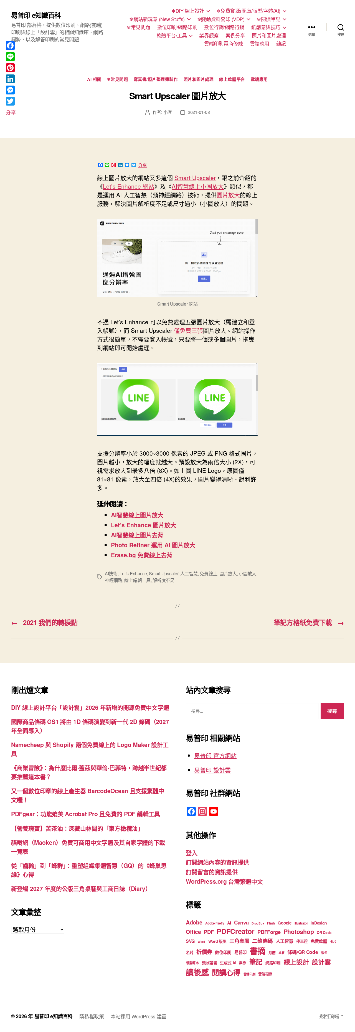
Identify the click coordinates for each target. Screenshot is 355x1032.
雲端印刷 (249, 974)
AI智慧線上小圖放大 (198, 186)
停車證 (302, 941)
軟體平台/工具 (171, 36)
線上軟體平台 (232, 79)
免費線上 (208, 573)
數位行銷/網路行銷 (224, 27)
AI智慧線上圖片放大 (137, 515)
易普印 (240, 952)
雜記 (281, 44)
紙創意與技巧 (265, 27)
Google (284, 923)
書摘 (257, 950)
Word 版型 (217, 941)
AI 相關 (94, 79)
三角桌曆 (239, 940)
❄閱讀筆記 (268, 19)
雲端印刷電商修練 (223, 44)
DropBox (258, 923)
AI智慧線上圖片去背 (137, 535)
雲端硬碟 (265, 973)
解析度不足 (163, 580)
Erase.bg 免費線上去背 (142, 555)
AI (229, 923)
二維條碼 (262, 940)
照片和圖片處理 (269, 36)
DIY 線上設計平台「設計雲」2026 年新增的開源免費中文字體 (90, 707)
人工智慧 (189, 573)
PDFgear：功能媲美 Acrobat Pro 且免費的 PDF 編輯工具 (85, 813)
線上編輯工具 (137, 580)
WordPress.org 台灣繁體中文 (224, 881)
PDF (209, 932)
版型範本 (192, 963)
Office (193, 932)
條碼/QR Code (302, 952)
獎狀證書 (209, 962)
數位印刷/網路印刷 (177, 27)
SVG (190, 941)
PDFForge (269, 932)
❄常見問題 (138, 27)
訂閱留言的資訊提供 (212, 872)
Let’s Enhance (133, 573)
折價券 (204, 952)
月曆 (271, 952)
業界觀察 (209, 36)
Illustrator (301, 923)
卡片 (333, 941)
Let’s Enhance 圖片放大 (143, 525)
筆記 (255, 961)
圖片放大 (228, 573)
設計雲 (321, 961)
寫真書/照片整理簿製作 (156, 79)
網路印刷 (273, 962)
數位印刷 (223, 952)
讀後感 (197, 972)
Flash (271, 923)
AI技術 (111, 573)
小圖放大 (247, 573)
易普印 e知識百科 (36, 15)
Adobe (194, 922)
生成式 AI (228, 962)
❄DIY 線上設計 (187, 11)
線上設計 (296, 961)
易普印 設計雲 (212, 770)
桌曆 (281, 953)
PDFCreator (235, 931)
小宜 (167, 112)
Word (201, 941)
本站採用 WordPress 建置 (138, 1016)
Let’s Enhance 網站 (128, 186)
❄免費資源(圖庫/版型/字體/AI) (248, 11)
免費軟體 (319, 941)
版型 (324, 952)
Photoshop (299, 931)
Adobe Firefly (214, 923)
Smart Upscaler (195, 177)
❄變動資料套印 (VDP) (221, 19)
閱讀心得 (226, 972)
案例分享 (235, 36)
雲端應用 (259, 44)
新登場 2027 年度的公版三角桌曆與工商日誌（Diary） (81, 888)
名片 (189, 952)
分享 (142, 165)
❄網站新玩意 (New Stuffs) (157, 19)
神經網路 (113, 580)
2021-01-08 (199, 112)
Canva (241, 922)
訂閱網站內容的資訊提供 (217, 862)
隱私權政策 (91, 1016)
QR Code (324, 932)
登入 (191, 852)
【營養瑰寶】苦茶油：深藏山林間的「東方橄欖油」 (77, 828)
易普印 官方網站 (215, 755)
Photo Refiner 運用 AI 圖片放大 (153, 545)
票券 (242, 962)
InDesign (319, 923)
